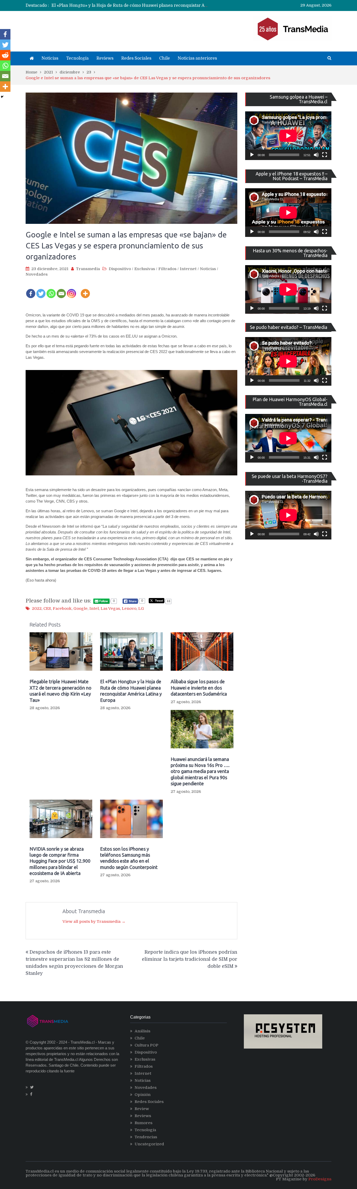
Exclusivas (144, 268)
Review (142, 1108)
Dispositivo (120, 268)
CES (47, 608)
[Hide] (2, 97)
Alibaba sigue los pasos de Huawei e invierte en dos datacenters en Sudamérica (132, 5)
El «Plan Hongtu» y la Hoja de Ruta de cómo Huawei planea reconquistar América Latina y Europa (131, 690)
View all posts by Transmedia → (93, 921)
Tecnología (77, 58)
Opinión (143, 1094)
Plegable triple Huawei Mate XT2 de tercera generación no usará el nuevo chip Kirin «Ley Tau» (60, 690)
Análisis (142, 1031)
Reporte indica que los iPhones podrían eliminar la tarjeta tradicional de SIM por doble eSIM (189, 959)
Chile (164, 58)
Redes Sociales (136, 58)
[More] (85, 290)
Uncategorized (149, 1144)
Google (80, 608)
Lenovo (129, 608)
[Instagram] (71, 290)
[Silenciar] (316, 154)
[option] (130, 5)
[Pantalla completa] (324, 154)
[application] (288, 135)
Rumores (143, 1122)
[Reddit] (5, 55)
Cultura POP (146, 1045)
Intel (94, 608)
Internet (188, 268)
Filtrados (167, 268)
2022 (37, 608)
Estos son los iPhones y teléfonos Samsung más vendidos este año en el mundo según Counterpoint (129, 858)
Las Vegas (110, 608)
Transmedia (88, 268)
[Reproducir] (252, 154)
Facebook (62, 608)
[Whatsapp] (51, 290)
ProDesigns (319, 1179)
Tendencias (146, 1137)
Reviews (104, 58)
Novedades (37, 274)
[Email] (61, 290)
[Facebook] (30, 290)
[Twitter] (40, 290)
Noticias (50, 58)
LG (141, 608)
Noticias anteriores (197, 58)
